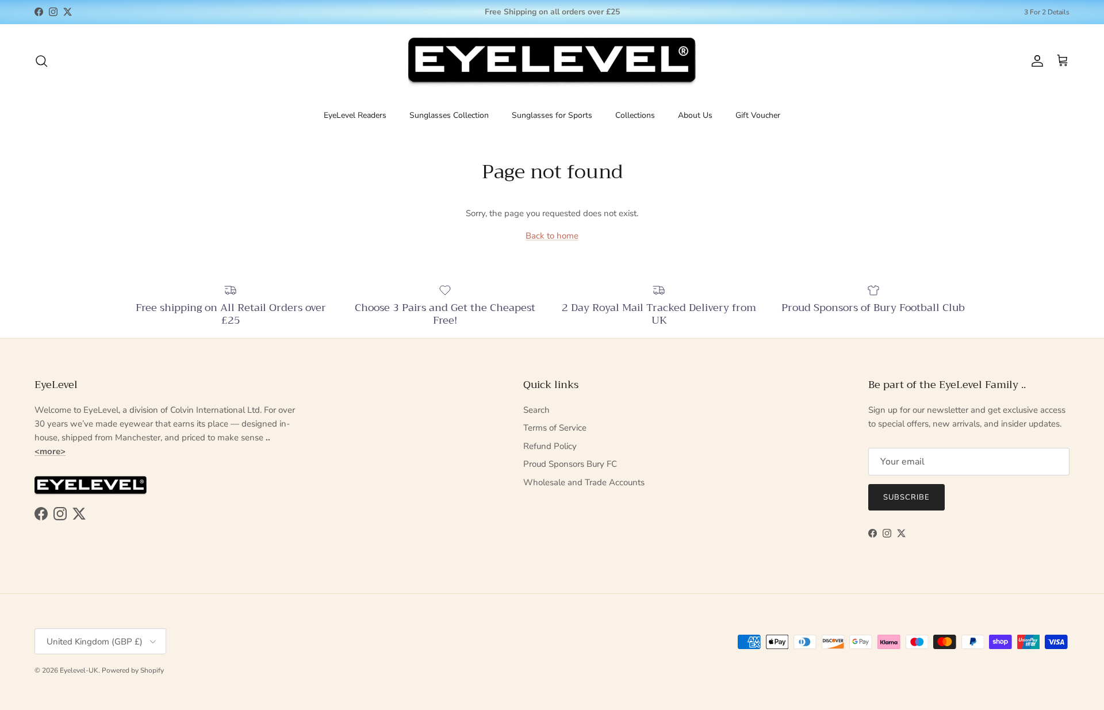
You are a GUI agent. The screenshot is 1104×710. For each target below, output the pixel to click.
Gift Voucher (757, 114)
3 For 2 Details (1047, 12)
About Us (695, 114)
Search (536, 410)
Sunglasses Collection (449, 114)
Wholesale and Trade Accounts (584, 482)
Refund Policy (550, 446)
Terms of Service (554, 427)
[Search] (41, 61)
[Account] (1035, 61)
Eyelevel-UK (79, 670)
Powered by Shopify (133, 670)
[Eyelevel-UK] (552, 61)
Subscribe (906, 497)
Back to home (552, 235)
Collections (635, 114)
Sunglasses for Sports (552, 114)
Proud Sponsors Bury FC (570, 464)
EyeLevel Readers (355, 114)
